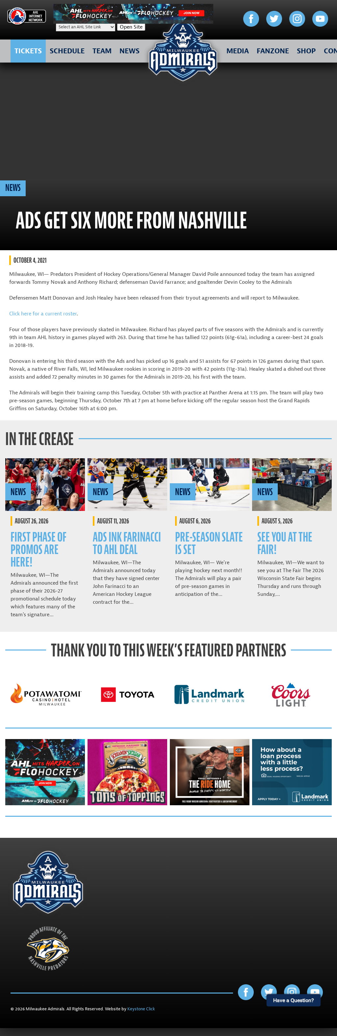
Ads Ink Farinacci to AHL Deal (127, 543)
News (12, 187)
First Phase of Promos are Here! (38, 550)
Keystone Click (141, 1009)
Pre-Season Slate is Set (209, 543)
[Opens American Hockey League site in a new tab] (26, 17)
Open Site (131, 27)
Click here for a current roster (43, 313)
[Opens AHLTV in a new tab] (133, 22)
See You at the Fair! (284, 543)
